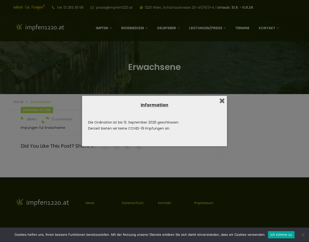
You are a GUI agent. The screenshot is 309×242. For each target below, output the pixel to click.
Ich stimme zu (281, 234)
